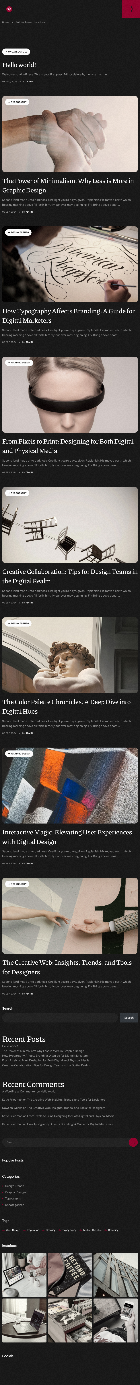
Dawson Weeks (12, 1108)
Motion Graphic (92, 1230)
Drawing (51, 1230)
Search (7, 1008)
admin (30, 81)
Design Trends (14, 1186)
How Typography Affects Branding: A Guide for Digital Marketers (45, 1056)
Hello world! (19, 64)
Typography (13, 1198)
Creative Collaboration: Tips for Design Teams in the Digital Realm (46, 1065)
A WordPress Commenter (19, 1091)
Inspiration (33, 1230)
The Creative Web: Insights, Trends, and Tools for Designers (66, 1100)
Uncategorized (14, 1205)
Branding (113, 1230)
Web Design (13, 1230)
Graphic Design (15, 1192)
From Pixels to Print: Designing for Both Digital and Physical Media (46, 1060)
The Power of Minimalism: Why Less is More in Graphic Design (43, 1051)
